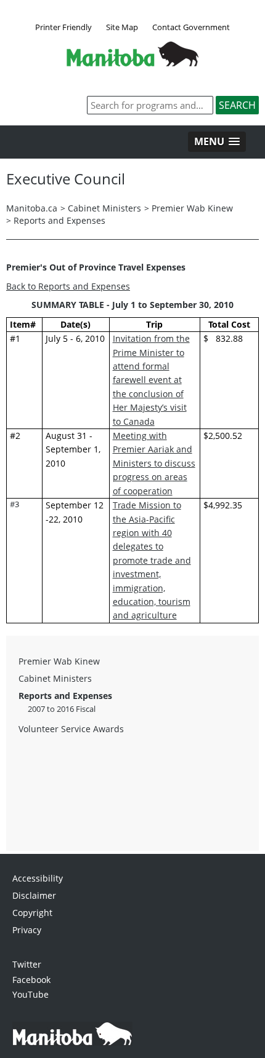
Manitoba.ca (31, 208)
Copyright (32, 912)
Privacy (26, 930)
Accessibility (37, 878)
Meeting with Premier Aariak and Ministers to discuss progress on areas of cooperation (154, 463)
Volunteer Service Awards (71, 729)
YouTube (30, 994)
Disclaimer (34, 895)
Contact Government (191, 27)
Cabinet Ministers (104, 208)
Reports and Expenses (59, 220)
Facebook (31, 979)
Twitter (26, 964)
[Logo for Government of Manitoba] (132, 62)
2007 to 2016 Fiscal (62, 708)
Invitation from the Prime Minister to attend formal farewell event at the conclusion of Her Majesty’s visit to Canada (151, 380)
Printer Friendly (63, 27)
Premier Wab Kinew (192, 208)
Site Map (122, 27)
